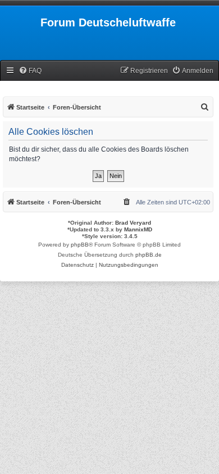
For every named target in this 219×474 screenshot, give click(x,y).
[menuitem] (30, 71)
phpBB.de (148, 255)
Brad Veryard (133, 223)
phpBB (80, 244)
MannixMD (138, 229)
